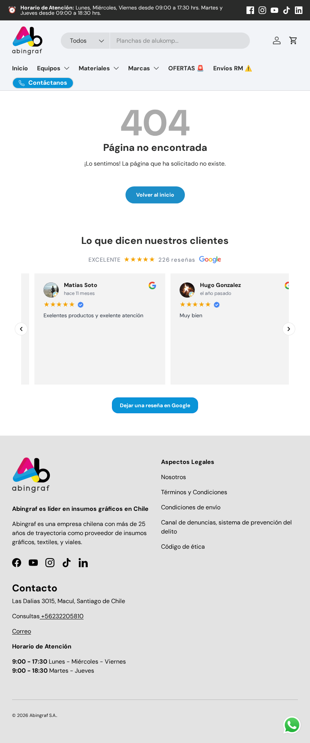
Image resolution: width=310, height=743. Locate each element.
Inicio (20, 68)
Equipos (48, 68)
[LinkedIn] (298, 10)
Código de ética (183, 547)
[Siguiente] (288, 329)
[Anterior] (21, 329)
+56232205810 (62, 616)
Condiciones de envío (190, 507)
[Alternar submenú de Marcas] (156, 68)
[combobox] (155, 41)
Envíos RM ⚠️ (232, 68)
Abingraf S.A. (42, 715)
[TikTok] (286, 10)
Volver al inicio (155, 194)
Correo (21, 631)
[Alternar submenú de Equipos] (66, 68)
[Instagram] (262, 10)
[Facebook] (250, 10)
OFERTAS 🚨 (186, 68)
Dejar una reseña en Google (155, 405)
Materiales (94, 68)
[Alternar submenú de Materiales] (116, 68)
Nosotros (173, 477)
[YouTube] (274, 10)
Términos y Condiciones (194, 492)
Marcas (139, 68)
